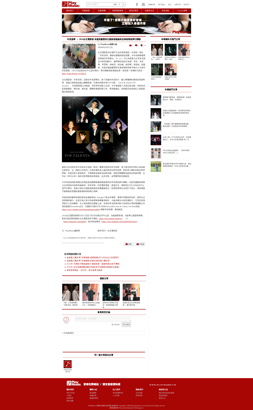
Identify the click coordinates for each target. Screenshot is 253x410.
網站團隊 (93, 393)
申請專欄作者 (118, 393)
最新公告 (162, 398)
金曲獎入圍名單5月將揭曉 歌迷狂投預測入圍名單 (88, 261)
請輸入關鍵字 (92, 4)
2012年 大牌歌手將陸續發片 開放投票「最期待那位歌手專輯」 (94, 264)
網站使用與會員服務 (166, 393)
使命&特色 (71, 393)
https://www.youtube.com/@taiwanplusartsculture (81, 210)
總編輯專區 (94, 398)
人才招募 (116, 395)
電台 (169, 5)
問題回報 (139, 395)
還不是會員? (115, 324)
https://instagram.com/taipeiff (75, 222)
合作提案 (139, 393)
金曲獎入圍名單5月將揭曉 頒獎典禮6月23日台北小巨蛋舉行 (93, 257)
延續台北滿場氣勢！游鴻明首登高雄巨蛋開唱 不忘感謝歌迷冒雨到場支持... (176, 113)
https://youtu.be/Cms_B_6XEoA (74, 74)
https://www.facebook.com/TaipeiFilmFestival (119, 222)
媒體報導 (70, 398)
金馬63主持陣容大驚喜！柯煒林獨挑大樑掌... (110, 305)
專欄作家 (151, 5)
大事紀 (69, 395)
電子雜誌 (161, 5)
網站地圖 (70, 401)
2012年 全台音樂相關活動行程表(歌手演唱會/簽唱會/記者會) (93, 267)
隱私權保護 (163, 395)
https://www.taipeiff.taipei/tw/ (110, 219)
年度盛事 (71, 39)
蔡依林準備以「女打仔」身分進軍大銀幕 (84, 270)
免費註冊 (177, 4)
